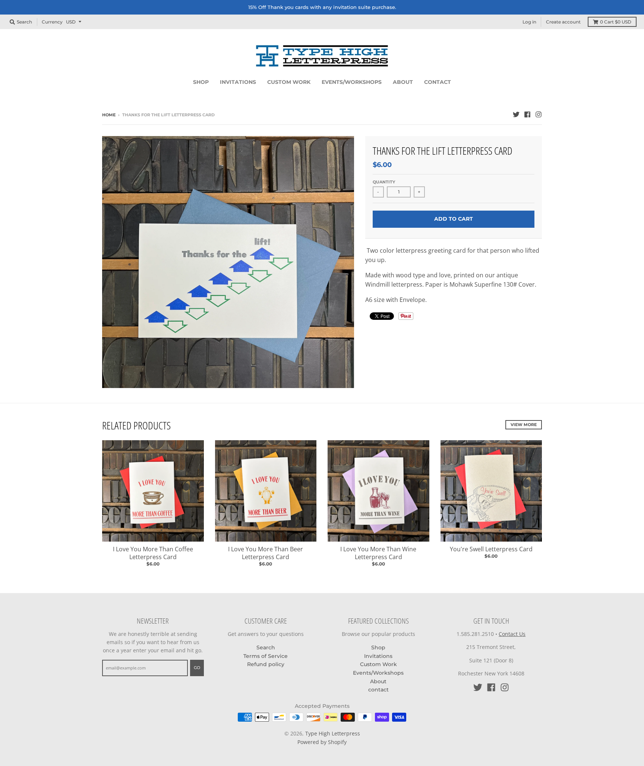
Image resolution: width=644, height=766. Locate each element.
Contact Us (512, 633)
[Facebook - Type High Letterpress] (527, 114)
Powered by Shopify (322, 741)
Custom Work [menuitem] (288, 82)
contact (378, 689)
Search (265, 647)
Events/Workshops (378, 672)
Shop (378, 647)
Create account (563, 22)
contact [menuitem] (437, 82)
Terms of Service (265, 656)
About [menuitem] (403, 82)
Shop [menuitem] (201, 82)
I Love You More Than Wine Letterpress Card (378, 553)
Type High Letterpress (332, 733)
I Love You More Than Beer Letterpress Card (265, 553)
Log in (529, 22)
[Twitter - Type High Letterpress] (516, 114)
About (378, 681)
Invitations (378, 656)
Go (197, 667)
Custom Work (378, 664)
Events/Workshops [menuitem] (352, 82)
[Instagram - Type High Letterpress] (538, 114)
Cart (615, 22)
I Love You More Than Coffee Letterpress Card (153, 553)
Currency (52, 21)
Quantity (384, 182)
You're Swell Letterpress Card (491, 549)
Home (109, 114)
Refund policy (265, 664)
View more (524, 424)
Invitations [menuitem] (238, 82)
